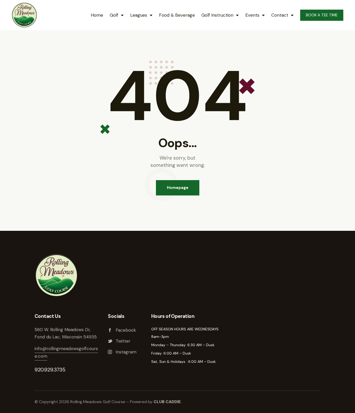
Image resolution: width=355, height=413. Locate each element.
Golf (114, 15)
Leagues (138, 15)
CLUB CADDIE (167, 401)
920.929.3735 (50, 369)
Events (252, 15)
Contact (279, 15)
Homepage (177, 187)
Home (97, 15)
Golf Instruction (217, 15)
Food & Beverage (177, 15)
